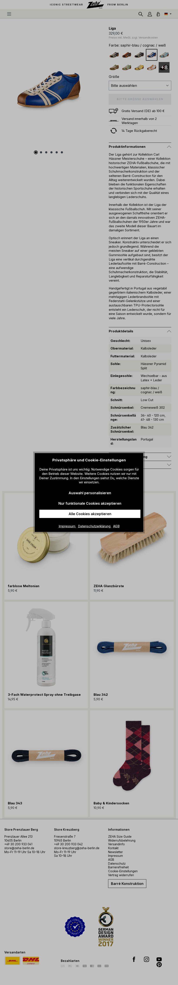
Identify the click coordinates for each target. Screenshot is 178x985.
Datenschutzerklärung (94, 526)
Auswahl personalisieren (90, 493)
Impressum (67, 526)
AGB (116, 526)
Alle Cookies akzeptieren (90, 514)
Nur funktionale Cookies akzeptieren (89, 503)
